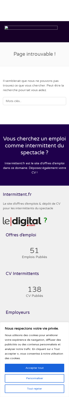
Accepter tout (34, 368)
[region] (34, 359)
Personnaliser (34, 378)
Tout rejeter (34, 388)
